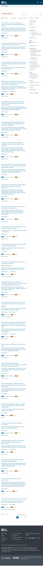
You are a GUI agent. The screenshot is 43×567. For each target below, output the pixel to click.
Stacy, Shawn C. (19, 482)
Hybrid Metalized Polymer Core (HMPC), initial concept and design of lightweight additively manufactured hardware (12, 123)
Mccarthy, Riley (8, 484)
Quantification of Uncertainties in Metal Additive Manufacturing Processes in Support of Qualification (13, 186)
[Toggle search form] (38, 2)
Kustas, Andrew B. (22, 447)
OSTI (5, 37)
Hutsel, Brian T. (17, 109)
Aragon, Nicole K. (12, 86)
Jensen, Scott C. (4, 268)
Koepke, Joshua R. (12, 268)
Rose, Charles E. (4, 106)
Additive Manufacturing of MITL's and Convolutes (13, 498)
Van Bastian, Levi (4, 230)
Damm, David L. (12, 482)
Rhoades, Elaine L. (5, 347)
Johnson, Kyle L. (20, 149)
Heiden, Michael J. (5, 28)
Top (39, 565)
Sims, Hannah (12, 67)
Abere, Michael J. (4, 67)
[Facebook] (26, 538)
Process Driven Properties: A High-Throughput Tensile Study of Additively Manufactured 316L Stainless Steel (13, 405)
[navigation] (14, 18)
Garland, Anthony (22, 28)
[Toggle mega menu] (41, 2)
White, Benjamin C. (12, 368)
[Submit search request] (40, 14)
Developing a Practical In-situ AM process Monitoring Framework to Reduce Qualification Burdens (13, 24)
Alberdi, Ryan (14, 484)
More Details (4, 33)
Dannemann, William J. (7, 447)
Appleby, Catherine (8, 30)
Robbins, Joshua (4, 486)
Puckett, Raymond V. (9, 109)
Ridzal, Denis (19, 426)
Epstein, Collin (13, 483)
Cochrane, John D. (18, 170)
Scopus (9, 276)
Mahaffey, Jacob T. (5, 108)
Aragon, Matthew (5, 331)
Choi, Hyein (3, 48)
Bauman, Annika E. (5, 29)
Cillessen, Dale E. (4, 330)
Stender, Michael (10, 89)
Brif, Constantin (4, 349)
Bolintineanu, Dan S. (13, 28)
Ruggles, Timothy (21, 464)
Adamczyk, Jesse (13, 29)
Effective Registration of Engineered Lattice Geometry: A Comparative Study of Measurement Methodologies (13, 385)
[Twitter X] (37, 538)
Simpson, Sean (4, 502)
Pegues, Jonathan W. (19, 67)
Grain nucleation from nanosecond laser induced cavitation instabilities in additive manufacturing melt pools (13, 64)
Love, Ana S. (22, 330)
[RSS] (39, 538)
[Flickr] (33, 538)
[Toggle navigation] (2, 6)
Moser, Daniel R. (4, 86)
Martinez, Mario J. (5, 150)
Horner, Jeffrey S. (12, 149)
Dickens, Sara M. (8, 309)
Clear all (37, 17)
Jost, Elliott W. (19, 368)
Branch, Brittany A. (20, 486)
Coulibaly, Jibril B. (15, 30)
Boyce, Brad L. (14, 269)
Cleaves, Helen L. (19, 147)
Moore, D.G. (17, 48)
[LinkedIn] (35, 538)
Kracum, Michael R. (21, 106)
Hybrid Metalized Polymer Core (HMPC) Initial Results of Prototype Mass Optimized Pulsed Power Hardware (12, 103)
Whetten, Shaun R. (12, 106)
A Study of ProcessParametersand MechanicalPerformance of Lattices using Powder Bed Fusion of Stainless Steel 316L (14, 364)
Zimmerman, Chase (20, 349)
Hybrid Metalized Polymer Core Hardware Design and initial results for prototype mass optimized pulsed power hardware (13, 166)
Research (6, 6)
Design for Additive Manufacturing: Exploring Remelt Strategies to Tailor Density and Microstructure (12, 442)
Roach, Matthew (8, 350)
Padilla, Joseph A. (18, 108)
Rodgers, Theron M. (22, 87)
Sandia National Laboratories (6, 547)
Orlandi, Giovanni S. (5, 87)
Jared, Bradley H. (20, 269)
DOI (2, 37)
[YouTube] (30, 538)
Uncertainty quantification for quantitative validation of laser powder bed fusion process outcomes (12, 144)
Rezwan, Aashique (14, 87)
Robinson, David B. (5, 426)
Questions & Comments (31, 533)
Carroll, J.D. (8, 269)
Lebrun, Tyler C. (23, 30)
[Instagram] (28, 538)
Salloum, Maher (15, 350)
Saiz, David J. (19, 29)
